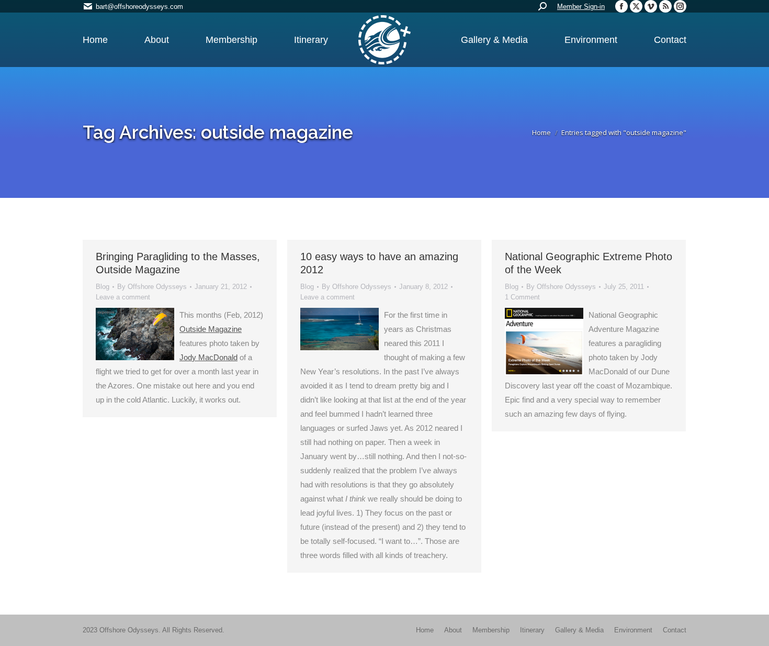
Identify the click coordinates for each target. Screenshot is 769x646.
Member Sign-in (581, 6)
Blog (102, 287)
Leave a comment (123, 297)
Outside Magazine (210, 329)
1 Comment (522, 297)
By (152, 287)
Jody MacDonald (208, 357)
